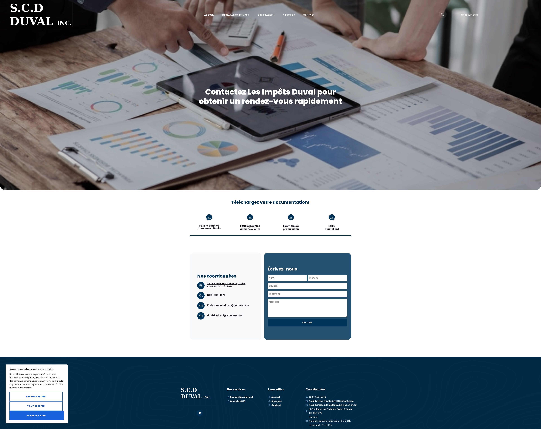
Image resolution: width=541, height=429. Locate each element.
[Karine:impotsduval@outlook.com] (201, 305)
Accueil (209, 15)
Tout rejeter (36, 406)
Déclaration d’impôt (235, 15)
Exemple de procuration (291, 227)
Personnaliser (36, 396)
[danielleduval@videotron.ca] (201, 316)
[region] (37, 393)
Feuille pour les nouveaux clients (209, 227)
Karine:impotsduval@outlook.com (228, 305)
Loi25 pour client (332, 227)
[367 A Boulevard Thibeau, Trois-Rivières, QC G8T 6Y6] (201, 285)
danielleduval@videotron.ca (224, 315)
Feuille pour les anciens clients (250, 227)
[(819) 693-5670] (201, 295)
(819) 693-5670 (469, 14)
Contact (309, 15)
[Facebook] (200, 413)
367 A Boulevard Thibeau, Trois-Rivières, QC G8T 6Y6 (226, 285)
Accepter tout (37, 415)
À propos (289, 15)
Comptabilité (266, 15)
